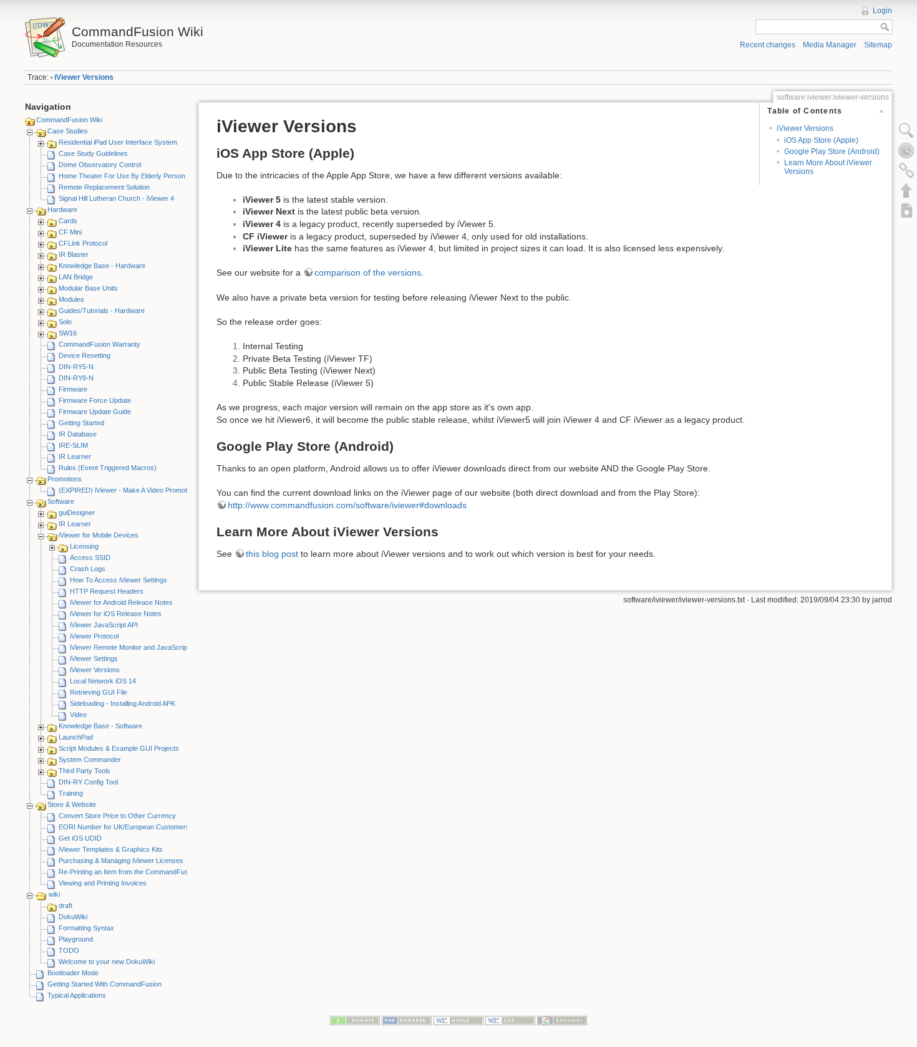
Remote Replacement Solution (104, 187)
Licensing (84, 546)
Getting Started (81, 423)
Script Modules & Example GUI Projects (119, 748)
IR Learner (75, 456)
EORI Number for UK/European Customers (124, 827)
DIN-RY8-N (76, 378)
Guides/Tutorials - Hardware (102, 310)
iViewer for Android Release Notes (121, 602)
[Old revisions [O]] (906, 150)
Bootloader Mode (73, 973)
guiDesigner (77, 512)
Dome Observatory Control (100, 164)
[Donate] (355, 1020)
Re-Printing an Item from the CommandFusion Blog (135, 872)
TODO (69, 950)
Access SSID (90, 557)
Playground (76, 939)
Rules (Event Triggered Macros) (108, 467)
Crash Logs (87, 568)
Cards (68, 220)
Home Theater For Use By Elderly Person (122, 176)
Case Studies (67, 131)
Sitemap (878, 45)
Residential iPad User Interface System (118, 142)
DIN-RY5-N (76, 366)
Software (60, 501)
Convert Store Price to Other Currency (117, 815)
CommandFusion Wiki (69, 119)
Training (71, 793)
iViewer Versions (84, 77)
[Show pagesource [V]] (906, 130)
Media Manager (829, 45)
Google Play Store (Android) (832, 151)
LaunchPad (76, 737)
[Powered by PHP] (407, 1020)
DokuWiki (73, 916)
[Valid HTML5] (458, 1020)
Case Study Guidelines (93, 153)
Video (78, 714)
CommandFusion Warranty (99, 344)
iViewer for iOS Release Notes (116, 613)
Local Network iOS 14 (103, 681)
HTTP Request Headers (106, 591)
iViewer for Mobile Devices (98, 535)
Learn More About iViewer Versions (828, 166)
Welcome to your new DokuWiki (107, 961)
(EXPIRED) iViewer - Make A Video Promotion (127, 490)
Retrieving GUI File (98, 692)
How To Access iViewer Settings (118, 580)
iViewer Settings (94, 658)
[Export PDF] (906, 210)
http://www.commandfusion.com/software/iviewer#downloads (347, 505)
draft (65, 905)
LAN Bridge (76, 277)
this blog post (272, 554)
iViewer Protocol (94, 636)
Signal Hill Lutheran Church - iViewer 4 (116, 198)
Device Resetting (84, 355)
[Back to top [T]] (906, 190)
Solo (65, 322)
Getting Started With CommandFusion (104, 984)
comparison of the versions (367, 272)
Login (882, 10)
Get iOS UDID (80, 838)
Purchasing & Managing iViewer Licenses (121, 860)
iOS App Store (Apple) (821, 140)
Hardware (62, 209)
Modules (71, 299)
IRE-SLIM (73, 445)
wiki (54, 894)
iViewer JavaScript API (104, 625)
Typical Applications (76, 995)
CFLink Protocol (83, 243)
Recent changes (767, 45)
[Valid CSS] (510, 1020)
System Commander (90, 759)
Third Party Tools (84, 770)
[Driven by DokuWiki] (562, 1020)
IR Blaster (74, 254)
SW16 (68, 333)
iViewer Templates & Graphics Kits (111, 849)
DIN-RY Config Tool (88, 782)
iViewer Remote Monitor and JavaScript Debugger (145, 647)
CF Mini (70, 232)
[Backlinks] (906, 170)
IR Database (78, 434)
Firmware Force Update (95, 400)
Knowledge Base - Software (100, 726)
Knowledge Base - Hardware (102, 265)
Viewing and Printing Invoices (103, 883)
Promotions (64, 479)
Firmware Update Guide (95, 411)
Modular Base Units (88, 288)
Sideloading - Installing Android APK (122, 703)
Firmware (73, 389)
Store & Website (71, 804)
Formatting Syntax (86, 928)
